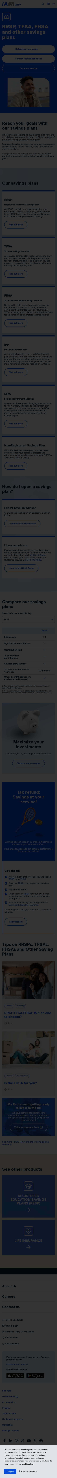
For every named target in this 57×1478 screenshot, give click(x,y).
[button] (27, 1471)
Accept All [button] (10, 1471)
